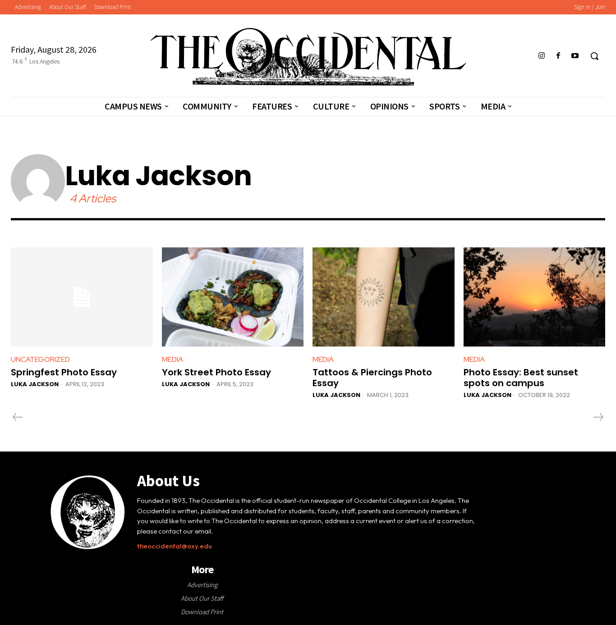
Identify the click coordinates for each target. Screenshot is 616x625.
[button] (594, 56)
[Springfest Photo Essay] (82, 297)
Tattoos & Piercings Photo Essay (372, 377)
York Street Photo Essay (216, 372)
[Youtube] (575, 56)
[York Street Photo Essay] (233, 297)
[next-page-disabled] (598, 417)
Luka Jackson (35, 384)
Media (172, 359)
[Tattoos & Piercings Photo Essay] (384, 297)
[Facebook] (558, 56)
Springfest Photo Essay (64, 372)
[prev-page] (18, 417)
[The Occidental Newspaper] (308, 57)
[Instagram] (541, 56)
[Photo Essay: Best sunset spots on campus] (535, 297)
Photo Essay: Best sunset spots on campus (521, 377)
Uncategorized (40, 359)
